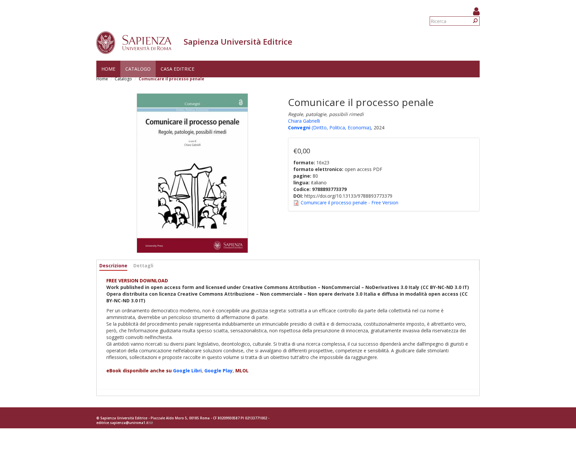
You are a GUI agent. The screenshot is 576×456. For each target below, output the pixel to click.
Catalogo (138, 69)
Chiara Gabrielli (304, 121)
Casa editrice (177, 69)
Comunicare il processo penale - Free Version (349, 202)
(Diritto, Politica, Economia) (340, 127)
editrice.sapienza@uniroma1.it (124, 422)
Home (108, 69)
